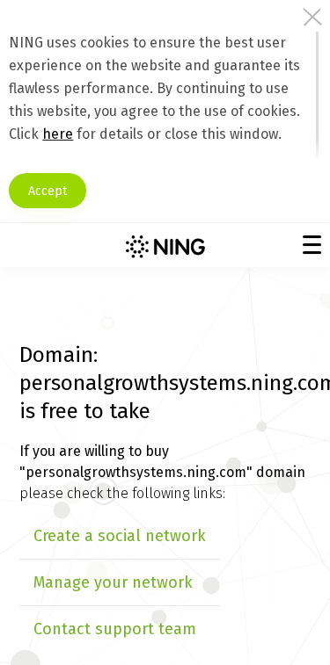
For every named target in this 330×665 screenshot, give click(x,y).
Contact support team (114, 629)
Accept (47, 191)
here (57, 134)
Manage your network (113, 582)
